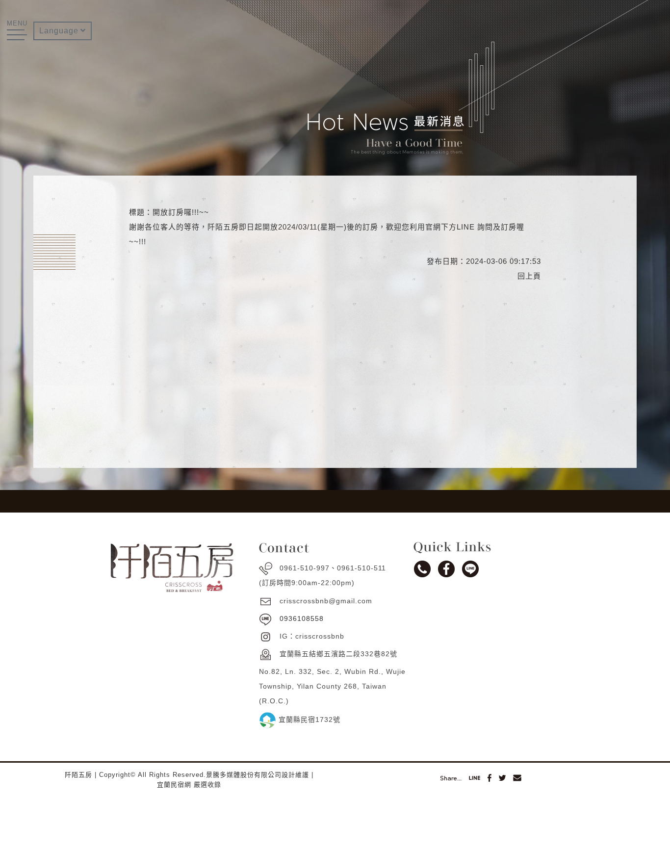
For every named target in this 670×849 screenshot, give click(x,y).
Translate (62, 62)
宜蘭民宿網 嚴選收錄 (189, 784)
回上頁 (529, 276)
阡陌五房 (78, 774)
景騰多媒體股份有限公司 (244, 774)
